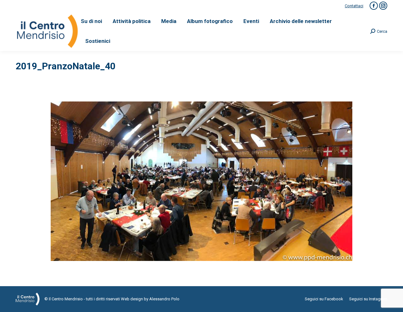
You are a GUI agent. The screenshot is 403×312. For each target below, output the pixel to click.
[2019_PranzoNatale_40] (201, 181)
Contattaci (354, 5)
